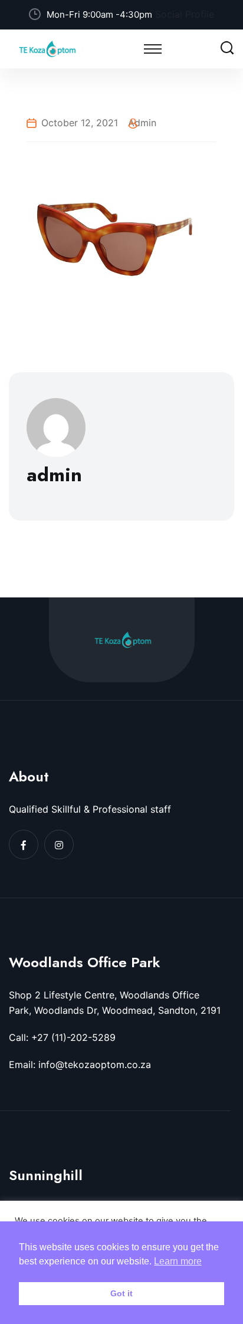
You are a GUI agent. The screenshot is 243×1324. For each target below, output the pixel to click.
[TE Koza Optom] (47, 48)
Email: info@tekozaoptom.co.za (80, 1064)
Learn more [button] (178, 1261)
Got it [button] (121, 1293)
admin (142, 123)
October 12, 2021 (79, 123)
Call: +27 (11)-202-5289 (62, 1037)
